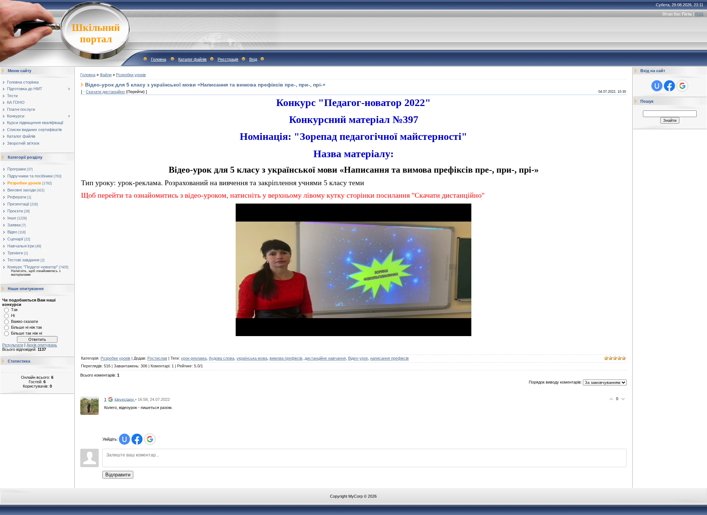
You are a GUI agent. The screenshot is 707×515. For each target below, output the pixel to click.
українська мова (251, 358)
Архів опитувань (42, 345)
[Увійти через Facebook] (137, 439)
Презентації (18, 204)
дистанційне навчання (325, 358)
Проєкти (15, 211)
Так (14, 309)
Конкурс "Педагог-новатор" (32, 267)
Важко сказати (24, 321)
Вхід (253, 59)
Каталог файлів (192, 59)
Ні (13, 315)
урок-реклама (194, 358)
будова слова (221, 358)
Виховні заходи (21, 190)
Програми (16, 169)
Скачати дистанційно (105, 91)
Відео (12, 232)
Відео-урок (358, 358)
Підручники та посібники (30, 176)
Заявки (14, 225)
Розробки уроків (24, 183)
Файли (106, 75)
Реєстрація (228, 59)
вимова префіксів (286, 358)
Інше (11, 218)
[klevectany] (89, 405)
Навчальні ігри (20, 246)
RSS (699, 14)
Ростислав (157, 358)
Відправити (117, 474)
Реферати (16, 197)
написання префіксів (389, 358)
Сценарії (15, 239)
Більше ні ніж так (26, 327)
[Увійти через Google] (150, 439)
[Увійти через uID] (124, 439)
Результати (12, 345)
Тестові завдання (23, 260)
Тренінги (15, 253)
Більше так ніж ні (26, 333)
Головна (158, 59)
